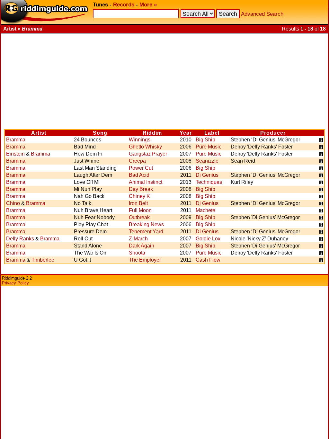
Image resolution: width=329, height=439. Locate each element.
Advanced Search (262, 14)
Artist (38, 133)
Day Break (141, 189)
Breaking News (146, 224)
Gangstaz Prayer (148, 154)
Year (186, 133)
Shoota (137, 252)
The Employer (145, 260)
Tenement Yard (146, 231)
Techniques (209, 182)
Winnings (139, 139)
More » (148, 5)
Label (211, 133)
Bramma (15, 139)
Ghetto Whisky (145, 146)
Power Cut (141, 168)
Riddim (152, 133)
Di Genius (207, 175)
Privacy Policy (15, 283)
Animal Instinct (145, 182)
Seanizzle (207, 161)
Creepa (137, 161)
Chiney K (139, 196)
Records (123, 5)
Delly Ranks (20, 238)
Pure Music (208, 146)
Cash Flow (208, 260)
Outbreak (139, 217)
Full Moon (140, 210)
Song (100, 133)
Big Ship (205, 139)
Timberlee (42, 260)
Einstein (15, 154)
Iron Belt (138, 203)
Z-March (138, 238)
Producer (273, 133)
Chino (13, 203)
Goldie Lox (208, 238)
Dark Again (141, 245)
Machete (205, 210)
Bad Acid (139, 175)
